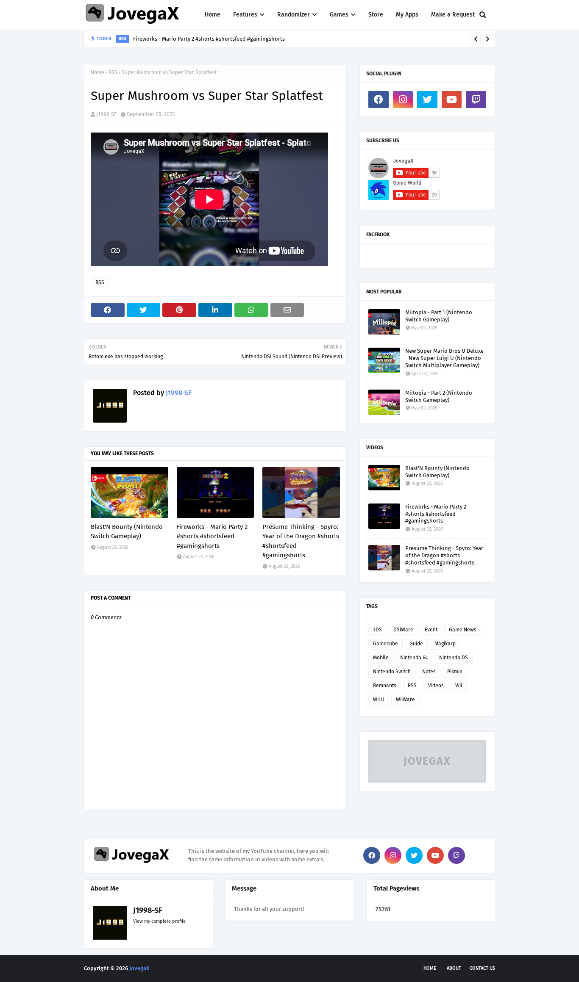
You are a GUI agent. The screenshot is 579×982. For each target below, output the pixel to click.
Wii (458, 686)
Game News (462, 630)
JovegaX (139, 968)
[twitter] (427, 99)
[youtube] (452, 99)
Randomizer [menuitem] (293, 14)
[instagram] (403, 99)
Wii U (378, 700)
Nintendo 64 (414, 658)
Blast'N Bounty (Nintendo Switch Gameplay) (127, 531)
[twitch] (476, 99)
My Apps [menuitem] (407, 14)
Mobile (381, 658)
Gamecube (385, 644)
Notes (429, 672)
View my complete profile (159, 921)
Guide (416, 644)
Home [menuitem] (212, 14)
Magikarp (445, 644)
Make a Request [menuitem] (453, 14)
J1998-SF (106, 114)
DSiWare (403, 630)
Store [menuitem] (375, 14)
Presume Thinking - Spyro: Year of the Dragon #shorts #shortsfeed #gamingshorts (300, 541)
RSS (113, 72)
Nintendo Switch (392, 672)
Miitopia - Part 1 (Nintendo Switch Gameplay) (438, 316)
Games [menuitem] (339, 14)
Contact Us (482, 968)
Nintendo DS (453, 658)
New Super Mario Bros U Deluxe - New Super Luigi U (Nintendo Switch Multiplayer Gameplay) (444, 358)
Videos (436, 686)
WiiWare (405, 700)
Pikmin (454, 672)
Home (97, 72)
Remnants (384, 686)
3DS (377, 630)
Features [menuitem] (245, 14)
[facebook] (378, 99)
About (454, 968)
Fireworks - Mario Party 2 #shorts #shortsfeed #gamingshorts (212, 536)
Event (431, 630)
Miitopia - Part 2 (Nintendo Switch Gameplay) (438, 396)
